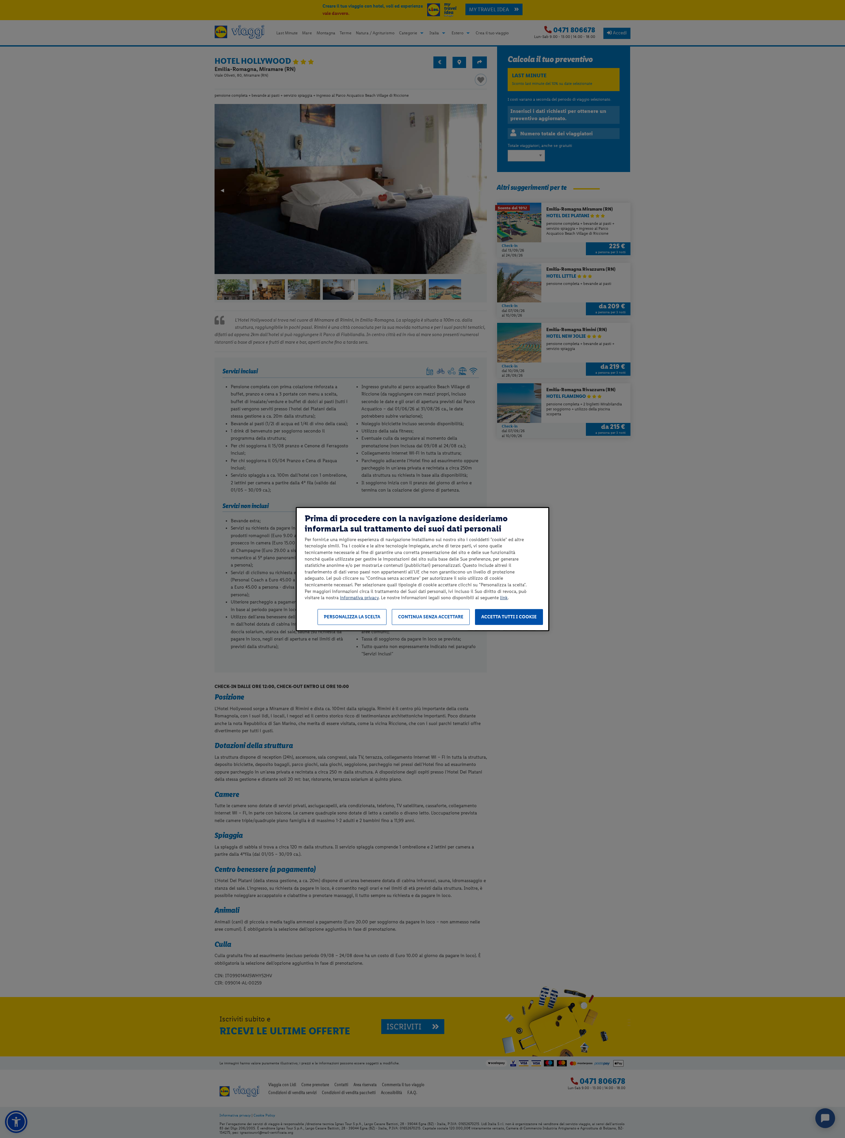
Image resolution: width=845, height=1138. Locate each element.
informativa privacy (359, 598)
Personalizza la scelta (352, 617)
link (504, 598)
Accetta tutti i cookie (509, 617)
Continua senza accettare (430, 617)
